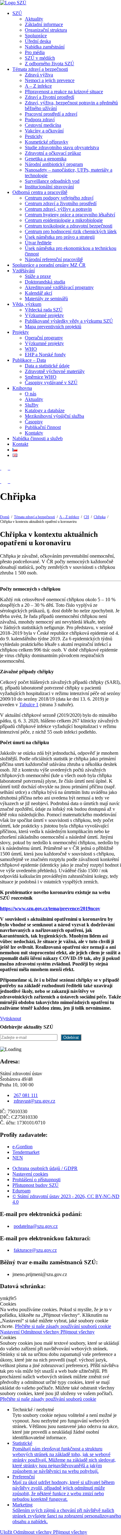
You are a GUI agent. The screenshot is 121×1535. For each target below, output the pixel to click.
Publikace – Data (29, 360)
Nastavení (10, 1331)
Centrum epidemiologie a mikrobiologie (64, 220)
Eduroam (21, 1190)
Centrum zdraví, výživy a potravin (58, 209)
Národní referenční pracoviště (54, 259)
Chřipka (99, 517)
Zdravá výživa (39, 74)
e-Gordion (22, 1146)
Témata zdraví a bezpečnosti (40, 69)
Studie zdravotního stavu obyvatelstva (62, 147)
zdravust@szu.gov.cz (34, 1101)
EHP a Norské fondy (45, 354)
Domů (4, 517)
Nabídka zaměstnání (45, 46)
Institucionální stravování (49, 186)
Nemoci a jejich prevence (49, 80)
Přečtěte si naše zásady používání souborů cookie (63, 1326)
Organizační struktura (46, 30)
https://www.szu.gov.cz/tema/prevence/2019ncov (50, 908)
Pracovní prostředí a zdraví (51, 114)
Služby (31, 405)
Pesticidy (34, 136)
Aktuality (34, 18)
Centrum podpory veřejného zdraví (59, 198)
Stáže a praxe (38, 276)
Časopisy (34, 421)
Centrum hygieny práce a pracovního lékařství (70, 214)
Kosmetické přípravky (46, 142)
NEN (17, 1157)
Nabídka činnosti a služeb (37, 438)
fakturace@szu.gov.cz (35, 1250)
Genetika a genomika (45, 158)
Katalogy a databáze (45, 410)
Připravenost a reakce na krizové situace (64, 91)
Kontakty (34, 433)
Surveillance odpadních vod (52, 181)
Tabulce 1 (28, 704)
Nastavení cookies (30, 1174)
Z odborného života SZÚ (49, 63)
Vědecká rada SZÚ (44, 309)
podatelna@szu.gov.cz (36, 1226)
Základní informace (44, 24)
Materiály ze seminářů (46, 298)
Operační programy (44, 337)
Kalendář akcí (38, 293)
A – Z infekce (38, 86)
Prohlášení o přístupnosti (36, 1179)
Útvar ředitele (38, 242)
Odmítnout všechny (40, 1331)
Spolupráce (36, 35)
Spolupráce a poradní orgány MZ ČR (49, 265)
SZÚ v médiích (40, 58)
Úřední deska (38, 41)
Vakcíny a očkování (44, 130)
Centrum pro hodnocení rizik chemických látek (71, 231)
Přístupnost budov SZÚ (35, 1185)
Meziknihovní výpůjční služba (54, 416)
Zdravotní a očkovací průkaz (53, 153)
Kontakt (20, 444)
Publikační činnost (43, 427)
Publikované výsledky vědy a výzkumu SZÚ (69, 321)
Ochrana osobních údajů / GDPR (45, 1168)
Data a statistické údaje (47, 365)
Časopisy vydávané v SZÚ (51, 382)
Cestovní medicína (43, 125)
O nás (30, 393)
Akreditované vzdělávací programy (59, 287)
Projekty (20, 332)
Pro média (35, 52)
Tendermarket (25, 1152)
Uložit (6, 1532)
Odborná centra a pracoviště (39, 192)
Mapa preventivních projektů (53, 326)
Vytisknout (10, 1018)
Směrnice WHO (40, 377)
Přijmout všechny (77, 1331)
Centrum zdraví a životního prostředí (60, 203)
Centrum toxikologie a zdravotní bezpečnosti (68, 225)
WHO (31, 349)
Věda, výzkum (26, 304)
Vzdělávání (23, 270)
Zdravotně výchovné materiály (55, 371)
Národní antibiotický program (54, 164)
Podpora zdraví (40, 119)
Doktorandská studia (45, 281)
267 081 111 (26, 1095)
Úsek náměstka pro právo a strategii (60, 237)
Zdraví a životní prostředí (49, 97)
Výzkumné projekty (44, 315)
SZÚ (17, 13)
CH (86, 517)
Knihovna (22, 388)
